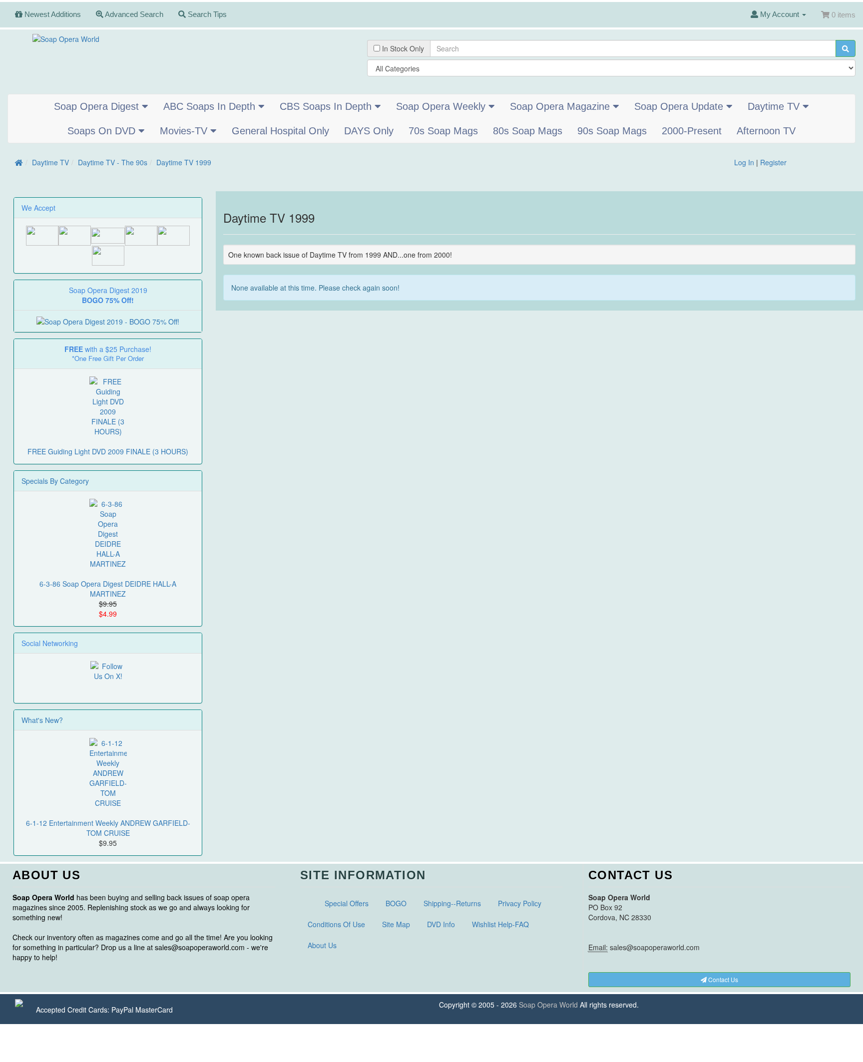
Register (773, 162)
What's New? (42, 720)
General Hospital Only (280, 130)
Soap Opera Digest (98, 106)
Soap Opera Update (680, 106)
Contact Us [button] (722, 979)
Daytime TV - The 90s (112, 162)
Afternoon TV (766, 130)
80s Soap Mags (527, 130)
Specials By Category (55, 481)
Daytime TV (775, 106)
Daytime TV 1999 (183, 162)
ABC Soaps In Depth (210, 106)
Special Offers (347, 903)
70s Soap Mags (443, 130)
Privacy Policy (519, 903)
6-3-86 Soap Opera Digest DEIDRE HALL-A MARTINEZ (107, 589)
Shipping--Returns (452, 903)
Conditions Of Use (336, 924)
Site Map (396, 924)
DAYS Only (369, 130)
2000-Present (692, 130)
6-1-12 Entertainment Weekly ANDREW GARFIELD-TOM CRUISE (108, 828)
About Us (322, 945)
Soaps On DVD (102, 130)
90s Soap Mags (612, 130)
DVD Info (441, 924)
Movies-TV (185, 130)
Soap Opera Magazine (561, 106)
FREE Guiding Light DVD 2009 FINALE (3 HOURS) (107, 451)
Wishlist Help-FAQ (500, 924)
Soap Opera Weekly (442, 106)
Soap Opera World (548, 1005)
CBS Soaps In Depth (327, 106)
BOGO (396, 903)
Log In (744, 162)
